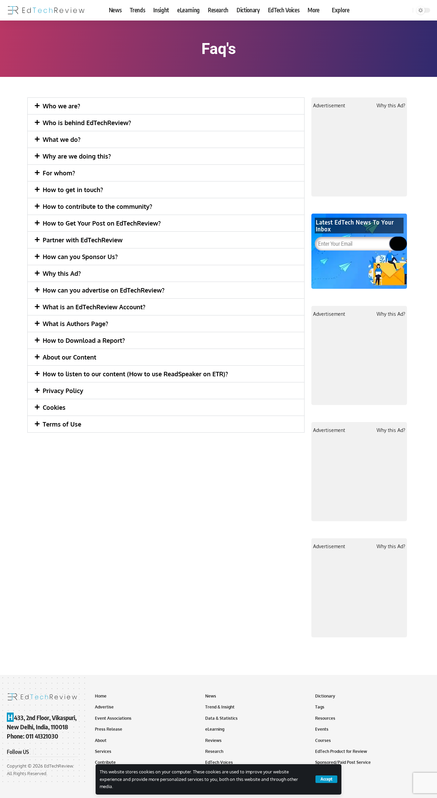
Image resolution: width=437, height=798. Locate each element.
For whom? (59, 173)
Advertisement (329, 105)
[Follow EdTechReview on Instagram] (64, 752)
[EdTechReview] (46, 10)
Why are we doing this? (77, 156)
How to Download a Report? (84, 340)
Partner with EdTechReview (83, 240)
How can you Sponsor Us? (80, 256)
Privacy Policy (63, 390)
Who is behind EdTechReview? (87, 122)
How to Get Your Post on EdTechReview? (102, 223)
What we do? (62, 139)
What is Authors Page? (75, 323)
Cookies (54, 407)
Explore (341, 10)
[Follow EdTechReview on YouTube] (56, 752)
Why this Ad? (62, 273)
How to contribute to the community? (97, 206)
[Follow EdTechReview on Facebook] (40, 752)
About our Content (69, 357)
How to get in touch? (73, 189)
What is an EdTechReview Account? (94, 307)
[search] (406, 10)
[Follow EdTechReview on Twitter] (48, 752)
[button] (166, 106)
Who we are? (61, 106)
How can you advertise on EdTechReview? (104, 290)
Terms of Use (62, 424)
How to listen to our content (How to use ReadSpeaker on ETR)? (135, 374)
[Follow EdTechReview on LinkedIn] (72, 752)
